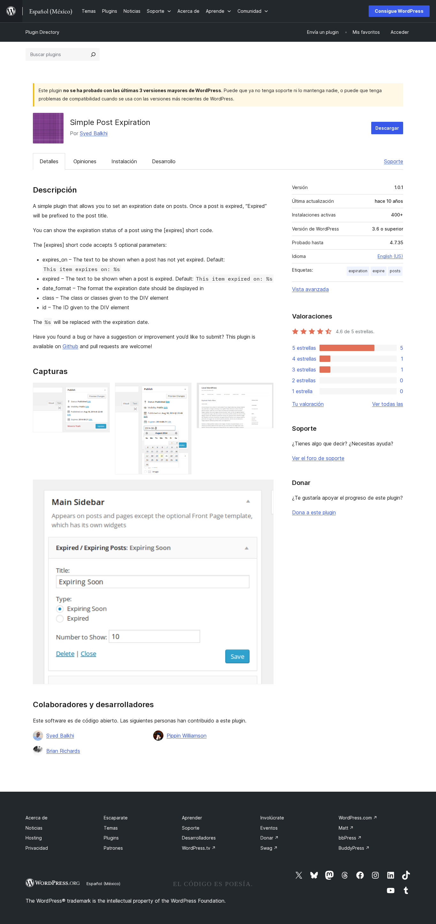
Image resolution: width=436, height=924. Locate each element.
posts (395, 270)
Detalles (49, 161)
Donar (269, 837)
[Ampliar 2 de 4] (183, 391)
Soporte (393, 161)
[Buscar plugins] (93, 54)
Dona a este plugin (314, 512)
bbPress (350, 837)
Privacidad (37, 848)
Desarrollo (164, 161)
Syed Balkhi (94, 133)
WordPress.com (358, 817)
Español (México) (103, 883)
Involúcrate (272, 817)
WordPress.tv (199, 848)
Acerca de (37, 817)
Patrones (113, 848)
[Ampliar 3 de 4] (265, 391)
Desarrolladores (199, 837)
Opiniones (84, 161)
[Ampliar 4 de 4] (265, 488)
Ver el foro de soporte (318, 458)
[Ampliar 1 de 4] (101, 391)
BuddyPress (354, 848)
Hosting (34, 837)
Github (70, 346)
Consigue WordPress (399, 11)
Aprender (192, 817)
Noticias (34, 828)
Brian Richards (63, 751)
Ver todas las (387, 404)
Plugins (111, 837)
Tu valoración (308, 404)
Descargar (387, 128)
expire (378, 270)
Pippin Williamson (187, 735)
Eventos (269, 828)
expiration (358, 270)
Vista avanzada (310, 289)
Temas (111, 828)
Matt (346, 828)
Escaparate (116, 817)
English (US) (390, 256)
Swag (269, 848)
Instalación (124, 161)
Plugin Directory (42, 32)
